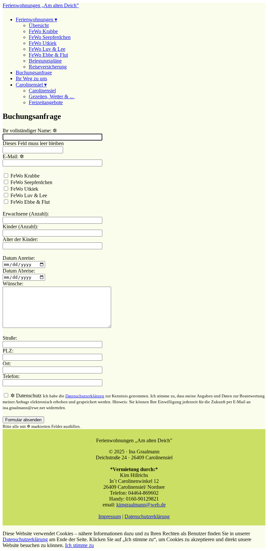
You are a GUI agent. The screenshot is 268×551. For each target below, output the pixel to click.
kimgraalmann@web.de (141, 504)
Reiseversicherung (48, 66)
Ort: (7, 363)
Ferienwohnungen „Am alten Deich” (41, 5)
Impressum (109, 516)
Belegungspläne (45, 61)
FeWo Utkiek (43, 43)
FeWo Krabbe (43, 31)
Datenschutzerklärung (84, 395)
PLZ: (8, 350)
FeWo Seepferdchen (50, 37)
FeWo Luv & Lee (47, 49)
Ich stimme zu (79, 545)
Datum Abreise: (19, 271)
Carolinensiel (42, 90)
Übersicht (39, 25)
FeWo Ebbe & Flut (48, 55)
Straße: (10, 338)
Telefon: (11, 376)
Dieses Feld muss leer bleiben (33, 143)
